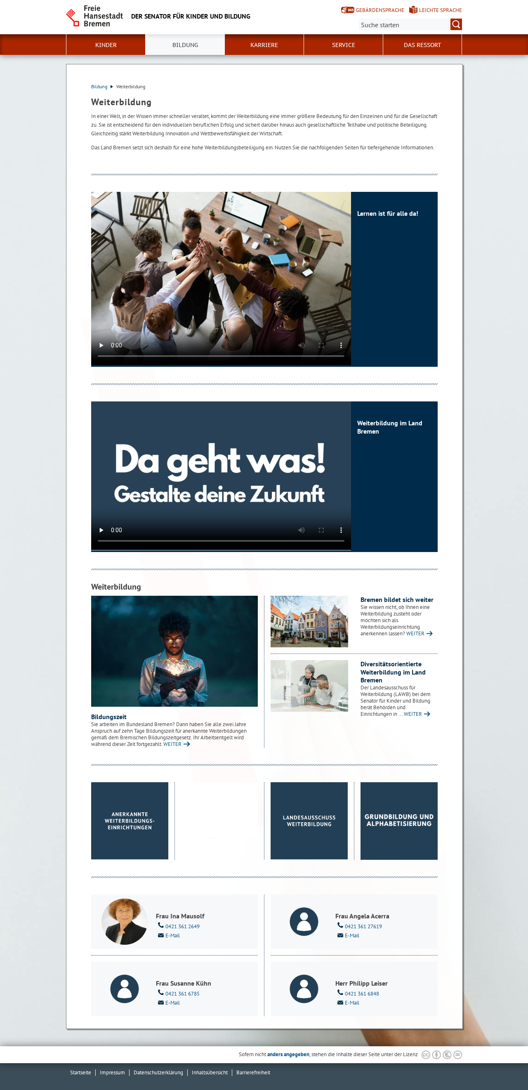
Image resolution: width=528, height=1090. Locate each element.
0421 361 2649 (182, 926)
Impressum (112, 1072)
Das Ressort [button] (422, 45)
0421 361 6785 (182, 993)
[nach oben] (502, 1064)
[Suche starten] (456, 24)
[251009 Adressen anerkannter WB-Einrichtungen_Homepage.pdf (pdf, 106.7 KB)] (129, 821)
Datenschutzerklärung (158, 1072)
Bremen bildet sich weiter (397, 599)
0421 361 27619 (363, 926)
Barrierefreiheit (253, 1072)
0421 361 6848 (362, 993)
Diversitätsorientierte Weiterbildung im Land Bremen (393, 672)
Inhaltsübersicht (210, 1072)
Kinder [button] (106, 45)
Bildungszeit (109, 717)
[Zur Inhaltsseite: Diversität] (309, 686)
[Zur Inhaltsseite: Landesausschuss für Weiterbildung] (309, 821)
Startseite (80, 1072)
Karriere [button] (264, 45)
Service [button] (343, 45)
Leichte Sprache (440, 10)
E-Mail (172, 935)
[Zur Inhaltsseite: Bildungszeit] (174, 651)
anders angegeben (288, 1054)
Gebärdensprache (380, 10)
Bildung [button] (185, 45)
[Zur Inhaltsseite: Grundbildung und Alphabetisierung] (399, 821)
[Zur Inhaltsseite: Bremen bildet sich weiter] (309, 621)
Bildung (99, 86)
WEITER (172, 744)
